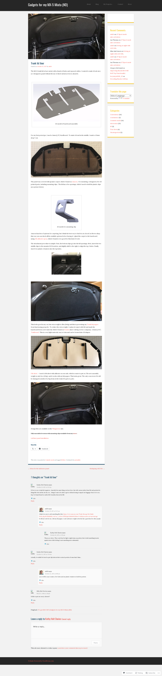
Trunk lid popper (92, 324)
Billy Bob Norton (42, 591)
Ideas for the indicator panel (38, 469)
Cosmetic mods (49, 460)
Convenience (114, 115)
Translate (126, 98)
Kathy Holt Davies (42, 485)
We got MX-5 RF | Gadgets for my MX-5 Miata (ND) (55, 610)
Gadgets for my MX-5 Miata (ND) (48, 4)
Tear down (113, 129)
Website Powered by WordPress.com (41, 661)
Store (130, 4)
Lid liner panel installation (39, 438)
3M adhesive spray (41, 239)
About (89, 4)
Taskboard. (35, 332)
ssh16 (50, 66)
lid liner (63, 460)
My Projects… (108, 4)
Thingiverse (56, 429)
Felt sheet (34, 373)
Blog (97, 4)
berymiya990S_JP (116, 76)
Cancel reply (66, 619)
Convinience (114, 118)
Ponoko (66, 330)
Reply (32, 501)
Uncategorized (115, 132)
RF (111, 126)
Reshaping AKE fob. (97, 469)
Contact (120, 4)
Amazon (74, 182)
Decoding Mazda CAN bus (119, 79)
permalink (77, 460)
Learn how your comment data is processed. (73, 648)
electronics (114, 123)
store (75, 433)
